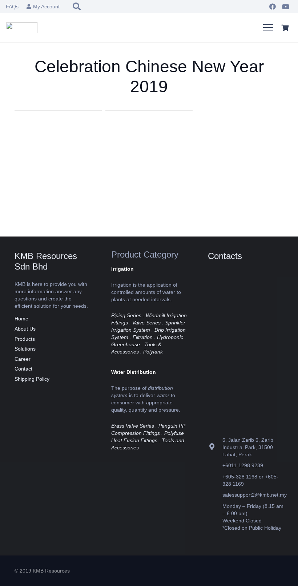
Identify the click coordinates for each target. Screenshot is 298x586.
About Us (25, 329)
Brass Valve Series (132, 426)
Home (21, 319)
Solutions (25, 349)
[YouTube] (285, 6)
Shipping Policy (32, 379)
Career (23, 359)
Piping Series (126, 315)
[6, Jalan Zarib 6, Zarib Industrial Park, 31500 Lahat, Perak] (215, 447)
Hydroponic (170, 337)
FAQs (12, 6)
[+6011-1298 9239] (215, 465)
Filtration (143, 337)
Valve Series (146, 323)
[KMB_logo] (21, 27)
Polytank (153, 352)
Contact (23, 369)
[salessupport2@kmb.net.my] (215, 495)
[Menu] (268, 28)
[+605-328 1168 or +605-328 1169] (215, 480)
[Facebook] (272, 6)
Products (25, 339)
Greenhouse (125, 344)
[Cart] (285, 27)
